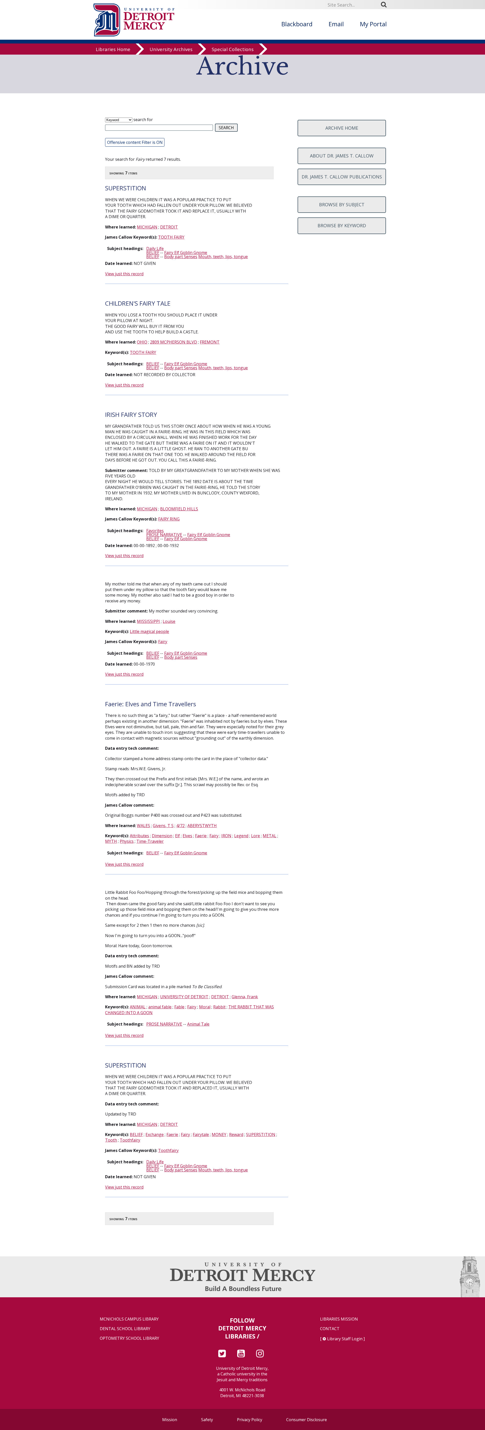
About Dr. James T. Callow (342, 156)
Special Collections (233, 49)
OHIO (142, 342)
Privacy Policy (249, 1419)
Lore (255, 835)
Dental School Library (125, 1328)
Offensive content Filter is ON (135, 142)
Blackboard (296, 24)
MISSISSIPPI (148, 621)
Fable (179, 1007)
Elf (177, 835)
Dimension (162, 835)
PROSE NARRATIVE (164, 534)
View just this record (124, 274)
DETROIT (169, 227)
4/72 (180, 825)
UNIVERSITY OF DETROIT (184, 997)
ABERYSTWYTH (202, 825)
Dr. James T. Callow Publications (342, 177)
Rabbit (219, 1007)
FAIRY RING (169, 519)
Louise (169, 621)
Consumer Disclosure (306, 1419)
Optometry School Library (129, 1338)
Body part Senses (180, 256)
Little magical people (149, 631)
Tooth (111, 1140)
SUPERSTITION (260, 1134)
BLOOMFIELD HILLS (179, 509)
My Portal (373, 24)
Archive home (341, 128)
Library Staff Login (344, 1339)
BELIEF (152, 252)
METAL (269, 835)
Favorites (155, 530)
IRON (226, 835)
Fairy (162, 641)
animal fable (160, 1007)
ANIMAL (138, 1007)
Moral (204, 1007)
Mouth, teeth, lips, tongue (223, 256)
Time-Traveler (150, 841)
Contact (330, 1328)
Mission (169, 1419)
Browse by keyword (342, 225)
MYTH (111, 841)
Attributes (139, 835)
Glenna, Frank (245, 997)
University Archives (171, 49)
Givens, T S (163, 825)
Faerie (201, 835)
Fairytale (201, 1134)
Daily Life (155, 248)
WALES (143, 825)
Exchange (155, 1134)
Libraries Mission (339, 1319)
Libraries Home (113, 49)
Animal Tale (198, 1024)
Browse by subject (342, 204)
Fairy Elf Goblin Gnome (185, 252)
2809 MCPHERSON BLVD (173, 342)
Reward (236, 1134)
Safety (207, 1419)
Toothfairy (130, 1140)
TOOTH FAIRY (171, 237)
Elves (187, 835)
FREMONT (210, 342)
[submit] (385, 4)
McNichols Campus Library (129, 1319)
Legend (241, 835)
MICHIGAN (147, 227)
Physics (127, 841)
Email (336, 24)
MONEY (219, 1134)
